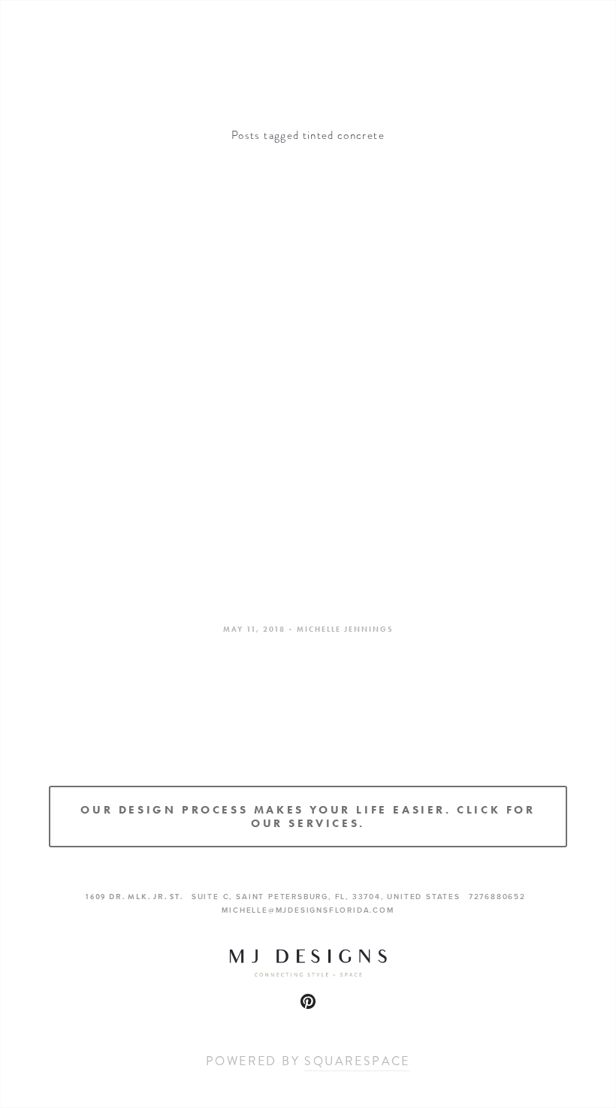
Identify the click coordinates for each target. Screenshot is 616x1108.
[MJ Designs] (308, 1001)
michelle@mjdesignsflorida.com (308, 910)
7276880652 (497, 896)
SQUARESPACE (356, 1061)
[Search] (158, 40)
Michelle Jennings (345, 629)
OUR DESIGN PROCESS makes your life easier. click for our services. (307, 816)
